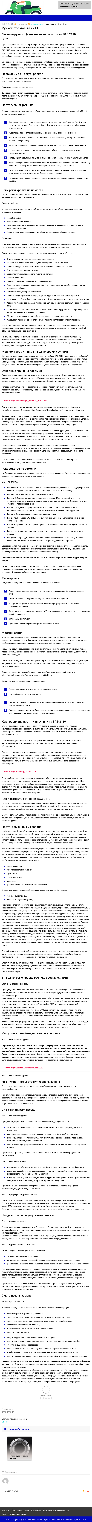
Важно (5, 1422)
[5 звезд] (66, 24)
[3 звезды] (61, 24)
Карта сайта (36, 1510)
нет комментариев (37, 24)
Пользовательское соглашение (14, 1514)
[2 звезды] (58, 24)
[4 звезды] (63, 24)
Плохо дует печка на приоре (19, 1457)
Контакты (5, 1510)
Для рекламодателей (20, 1510)
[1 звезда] (56, 24)
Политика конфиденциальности (56, 1510)
